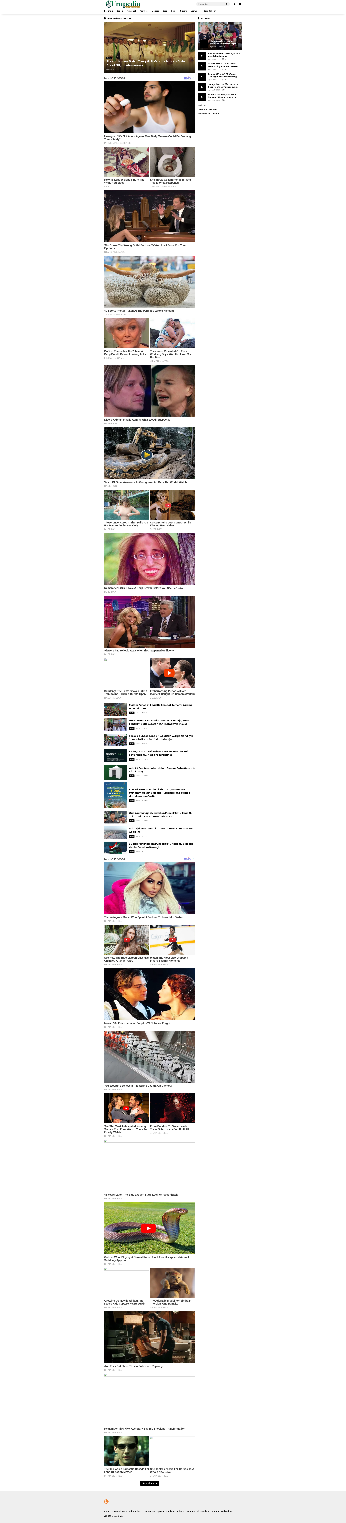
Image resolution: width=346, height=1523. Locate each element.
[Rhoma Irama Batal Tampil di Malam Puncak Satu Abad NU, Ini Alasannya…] (149, 47)
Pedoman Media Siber (221, 1511)
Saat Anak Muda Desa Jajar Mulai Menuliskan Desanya (224, 55)
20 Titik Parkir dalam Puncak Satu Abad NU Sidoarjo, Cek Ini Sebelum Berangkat (161, 845)
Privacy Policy (175, 1511)
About (107, 1511)
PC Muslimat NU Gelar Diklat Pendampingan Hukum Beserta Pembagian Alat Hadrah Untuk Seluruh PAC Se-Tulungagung (223, 65)
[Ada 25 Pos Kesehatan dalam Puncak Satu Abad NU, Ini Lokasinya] (115, 772)
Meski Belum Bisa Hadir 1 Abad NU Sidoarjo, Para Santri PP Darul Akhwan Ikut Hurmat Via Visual (159, 722)
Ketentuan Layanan (207, 109)
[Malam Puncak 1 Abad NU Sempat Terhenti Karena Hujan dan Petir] (115, 709)
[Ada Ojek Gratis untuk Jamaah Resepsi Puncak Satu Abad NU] (115, 832)
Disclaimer (119, 1511)
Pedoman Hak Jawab (196, 1511)
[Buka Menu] (240, 4)
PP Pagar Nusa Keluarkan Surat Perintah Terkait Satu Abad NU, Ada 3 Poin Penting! (159, 753)
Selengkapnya (150, 1483)
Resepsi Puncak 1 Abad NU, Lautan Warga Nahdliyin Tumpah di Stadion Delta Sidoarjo (161, 737)
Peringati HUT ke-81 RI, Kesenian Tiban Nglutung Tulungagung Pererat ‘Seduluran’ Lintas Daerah (224, 85)
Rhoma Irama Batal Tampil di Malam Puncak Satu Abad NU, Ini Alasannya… (145, 63)
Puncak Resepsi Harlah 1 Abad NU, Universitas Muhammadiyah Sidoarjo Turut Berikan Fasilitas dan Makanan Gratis (159, 793)
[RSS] (106, 1501)
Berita (109, 58)
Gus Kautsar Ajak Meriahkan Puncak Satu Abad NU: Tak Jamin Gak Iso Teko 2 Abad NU (161, 814)
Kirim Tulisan (135, 1511)
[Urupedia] (123, 4)
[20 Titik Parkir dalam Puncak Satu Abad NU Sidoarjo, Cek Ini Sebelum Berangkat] (115, 848)
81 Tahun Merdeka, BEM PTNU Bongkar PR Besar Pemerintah (222, 96)
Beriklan (202, 105)
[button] (227, 4)
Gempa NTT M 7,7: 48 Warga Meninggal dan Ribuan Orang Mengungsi (222, 75)
